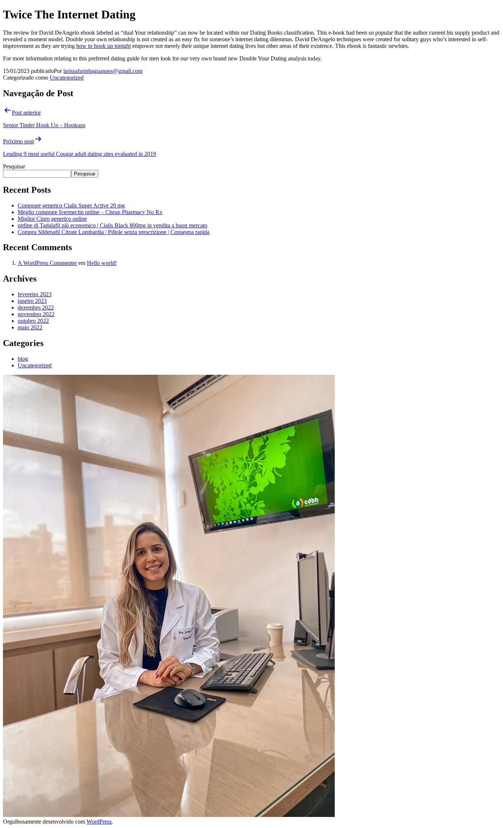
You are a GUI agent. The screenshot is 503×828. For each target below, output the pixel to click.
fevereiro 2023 (35, 294)
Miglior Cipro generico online (52, 219)
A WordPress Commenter (47, 263)
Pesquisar (14, 166)
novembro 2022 (36, 314)
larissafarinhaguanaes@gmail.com (103, 71)
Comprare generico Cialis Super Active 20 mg (71, 205)
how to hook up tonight (103, 46)
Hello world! (102, 263)
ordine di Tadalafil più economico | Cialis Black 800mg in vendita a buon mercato (112, 225)
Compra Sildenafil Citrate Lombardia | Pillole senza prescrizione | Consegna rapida (114, 232)
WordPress (99, 821)
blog (23, 359)
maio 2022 (30, 327)
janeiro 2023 (32, 301)
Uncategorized (67, 77)
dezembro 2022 (36, 307)
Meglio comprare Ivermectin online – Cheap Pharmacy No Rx (90, 212)
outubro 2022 (33, 321)
